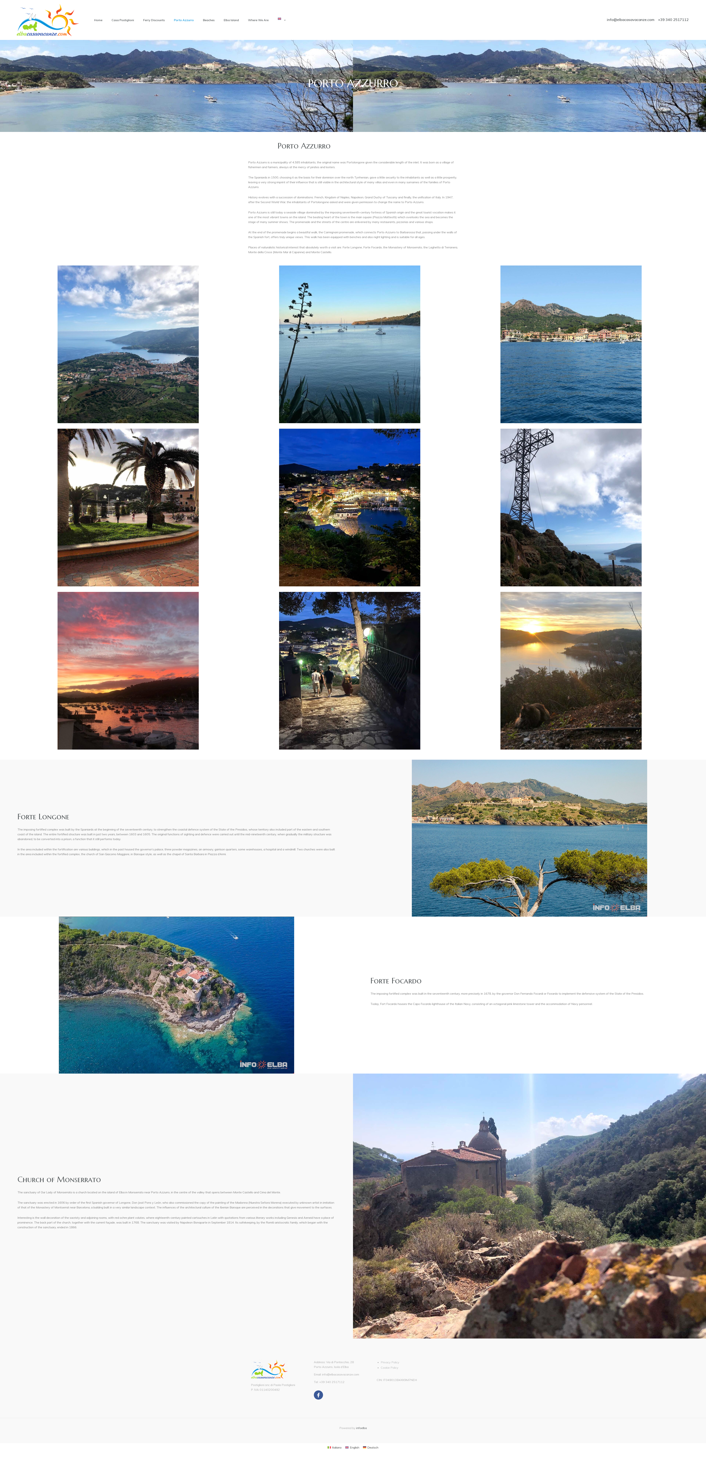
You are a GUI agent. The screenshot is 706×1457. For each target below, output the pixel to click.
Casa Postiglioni (123, 20)
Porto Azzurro (184, 20)
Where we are (258, 20)
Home (98, 20)
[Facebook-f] (318, 1395)
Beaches (209, 20)
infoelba (361, 1428)
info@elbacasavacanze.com (630, 19)
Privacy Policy (390, 1362)
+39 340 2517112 (673, 19)
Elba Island (231, 20)
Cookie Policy (389, 1367)
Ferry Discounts (154, 20)
